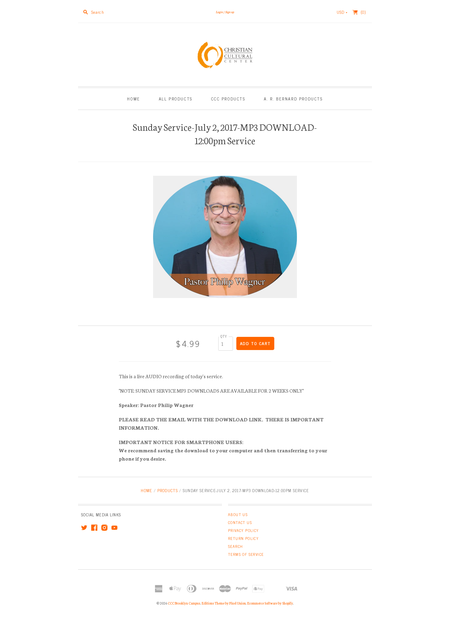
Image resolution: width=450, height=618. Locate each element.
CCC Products (228, 99)
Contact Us (240, 522)
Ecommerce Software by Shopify (270, 603)
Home (133, 99)
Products (167, 490)
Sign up (229, 11)
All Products (176, 99)
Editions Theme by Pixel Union (223, 603)
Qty (223, 336)
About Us (238, 514)
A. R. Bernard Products (293, 99)
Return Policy (243, 538)
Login (219, 11)
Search (235, 546)
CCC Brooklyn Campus (184, 603)
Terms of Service (246, 554)
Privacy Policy (243, 530)
